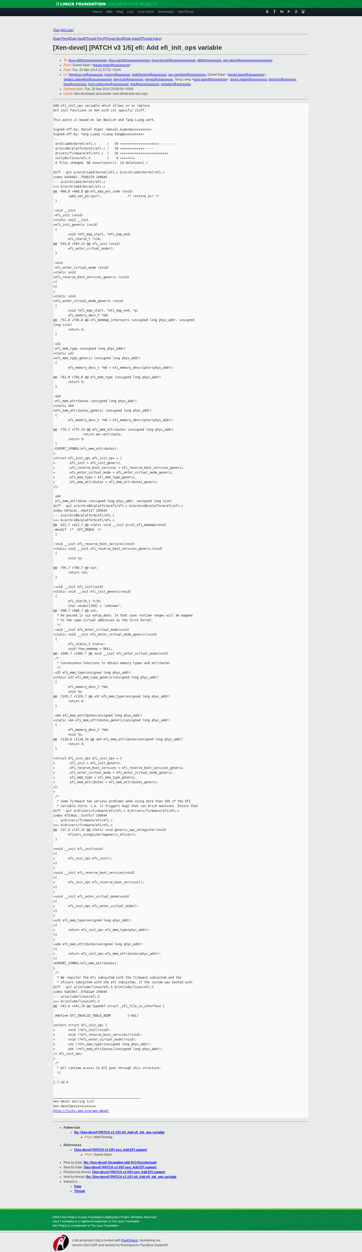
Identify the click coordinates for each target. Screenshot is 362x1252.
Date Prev (61, 38)
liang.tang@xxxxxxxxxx (210, 79)
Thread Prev (94, 38)
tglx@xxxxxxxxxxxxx (144, 84)
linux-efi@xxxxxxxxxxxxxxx (88, 60)
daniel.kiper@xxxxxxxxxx (111, 65)
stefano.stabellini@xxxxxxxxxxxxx (88, 79)
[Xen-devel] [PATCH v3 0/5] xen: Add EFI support (110, 1150)
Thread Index (151, 38)
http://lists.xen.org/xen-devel (81, 1111)
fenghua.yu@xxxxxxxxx (86, 74)
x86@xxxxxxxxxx (209, 60)
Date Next (77, 38)
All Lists (67, 30)
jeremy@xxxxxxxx (117, 74)
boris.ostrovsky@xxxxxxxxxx (108, 84)
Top (56, 30)
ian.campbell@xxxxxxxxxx (187, 74)
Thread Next (114, 38)
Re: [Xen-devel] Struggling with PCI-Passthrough (120, 1162)
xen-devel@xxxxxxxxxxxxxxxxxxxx (247, 60)
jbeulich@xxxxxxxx (282, 79)
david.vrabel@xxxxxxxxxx (248, 79)
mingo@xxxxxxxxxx (159, 79)
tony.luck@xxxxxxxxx (128, 79)
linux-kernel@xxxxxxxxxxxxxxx (174, 60)
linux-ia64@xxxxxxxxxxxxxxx (129, 60)
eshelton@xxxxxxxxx (176, 84)
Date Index (132, 38)
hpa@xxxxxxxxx (75, 84)
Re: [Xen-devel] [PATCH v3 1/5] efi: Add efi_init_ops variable (119, 1132)
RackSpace (129, 1240)
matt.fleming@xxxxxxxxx (149, 74)
